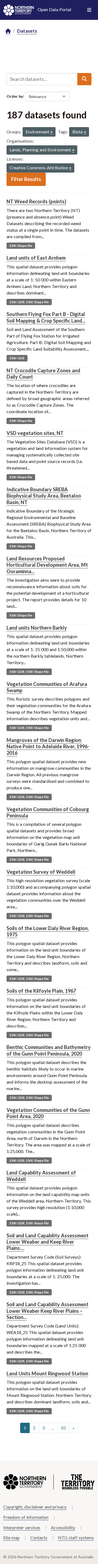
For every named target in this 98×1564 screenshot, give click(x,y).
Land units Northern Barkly (37, 628)
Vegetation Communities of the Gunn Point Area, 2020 (48, 1113)
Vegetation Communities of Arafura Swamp (47, 687)
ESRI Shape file (21, 246)
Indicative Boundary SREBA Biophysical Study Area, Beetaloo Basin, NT (44, 495)
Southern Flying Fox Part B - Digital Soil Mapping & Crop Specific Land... (46, 317)
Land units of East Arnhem (36, 258)
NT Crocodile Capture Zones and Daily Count (43, 373)
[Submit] (84, 79)
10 (63, 1427)
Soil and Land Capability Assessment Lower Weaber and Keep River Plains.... (47, 1241)
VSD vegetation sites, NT (35, 433)
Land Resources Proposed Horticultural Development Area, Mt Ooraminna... (47, 565)
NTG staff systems (76, 1537)
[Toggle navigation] (89, 10)
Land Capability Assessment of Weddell (41, 1176)
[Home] (8, 31)
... (52, 1427)
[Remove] (51, 132)
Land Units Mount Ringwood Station (47, 1373)
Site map (11, 1537)
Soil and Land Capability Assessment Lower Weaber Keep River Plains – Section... (47, 1310)
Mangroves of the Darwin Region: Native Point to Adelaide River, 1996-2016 (48, 746)
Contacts (38, 1537)
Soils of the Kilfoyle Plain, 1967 (41, 991)
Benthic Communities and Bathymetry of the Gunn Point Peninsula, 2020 (49, 1050)
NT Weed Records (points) (36, 201)
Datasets (27, 31)
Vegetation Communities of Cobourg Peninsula (48, 812)
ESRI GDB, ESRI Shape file (29, 302)
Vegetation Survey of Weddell (41, 872)
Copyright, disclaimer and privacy (34, 1506)
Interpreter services (21, 1527)
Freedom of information (25, 1517)
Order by (15, 96)
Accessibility (63, 1527)
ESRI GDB (17, 358)
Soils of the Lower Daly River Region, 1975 (48, 931)
